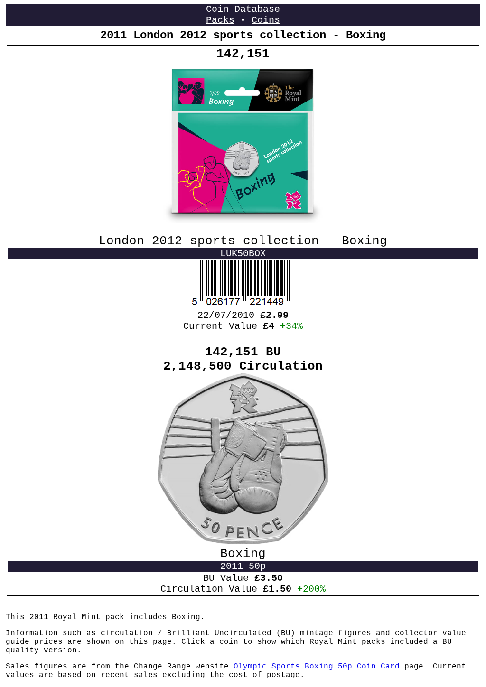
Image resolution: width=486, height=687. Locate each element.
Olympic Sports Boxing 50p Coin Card (317, 666)
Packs (220, 20)
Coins (266, 20)
